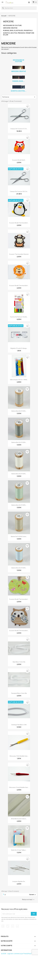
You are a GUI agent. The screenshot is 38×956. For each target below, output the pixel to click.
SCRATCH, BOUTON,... (18, 91)
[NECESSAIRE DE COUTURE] (18, 58)
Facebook (3, 926)
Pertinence (19, 97)
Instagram (17, 926)
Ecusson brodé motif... (19, 160)
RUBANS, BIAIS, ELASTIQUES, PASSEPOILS (18, 30)
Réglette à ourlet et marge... (19, 348)
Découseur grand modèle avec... (19, 787)
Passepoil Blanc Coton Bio (19, 693)
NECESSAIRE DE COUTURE (12, 25)
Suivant (32, 895)
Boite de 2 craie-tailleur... (19, 850)
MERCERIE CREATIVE (10, 28)
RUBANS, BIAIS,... (18, 81)
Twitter (7, 926)
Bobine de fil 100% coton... (19, 536)
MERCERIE (8, 21)
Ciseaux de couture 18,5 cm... (19, 191)
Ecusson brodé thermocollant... (19, 223)
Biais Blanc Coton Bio (19, 662)
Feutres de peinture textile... (19, 317)
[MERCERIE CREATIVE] (18, 67)
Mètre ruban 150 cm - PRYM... (19, 379)
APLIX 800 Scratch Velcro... (19, 819)
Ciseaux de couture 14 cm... (19, 129)
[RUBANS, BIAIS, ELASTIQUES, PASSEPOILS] (18, 77)
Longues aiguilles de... (19, 881)
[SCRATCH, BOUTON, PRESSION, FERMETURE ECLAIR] (18, 86)
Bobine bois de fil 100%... (19, 411)
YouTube (12, 926)
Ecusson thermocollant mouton (19, 254)
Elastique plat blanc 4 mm (19, 725)
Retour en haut (28, 900)
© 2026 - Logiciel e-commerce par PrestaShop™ (16, 954)
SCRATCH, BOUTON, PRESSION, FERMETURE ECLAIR (18, 34)
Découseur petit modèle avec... (19, 756)
